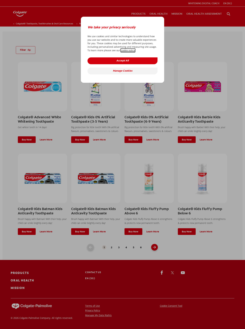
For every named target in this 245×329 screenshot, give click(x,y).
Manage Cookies (122, 71)
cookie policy (128, 50)
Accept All (122, 61)
